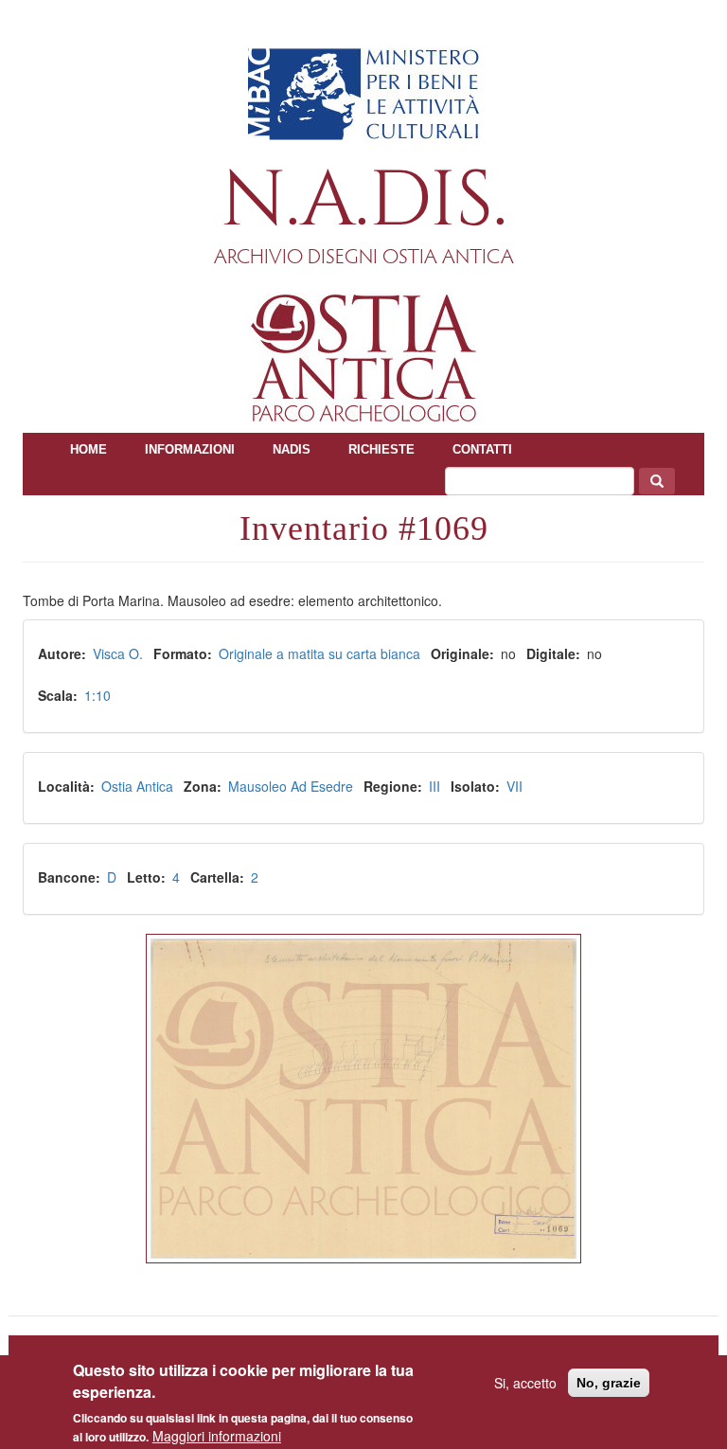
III (434, 786)
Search (657, 481)
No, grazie (608, 1382)
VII (514, 786)
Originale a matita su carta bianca (319, 653)
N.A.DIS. (364, 201)
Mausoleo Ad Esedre (290, 786)
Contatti (482, 449)
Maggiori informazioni (216, 1435)
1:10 (97, 695)
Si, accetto (525, 1382)
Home (88, 449)
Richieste (381, 449)
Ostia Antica (137, 786)
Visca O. (118, 653)
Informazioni (190, 449)
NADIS (291, 449)
